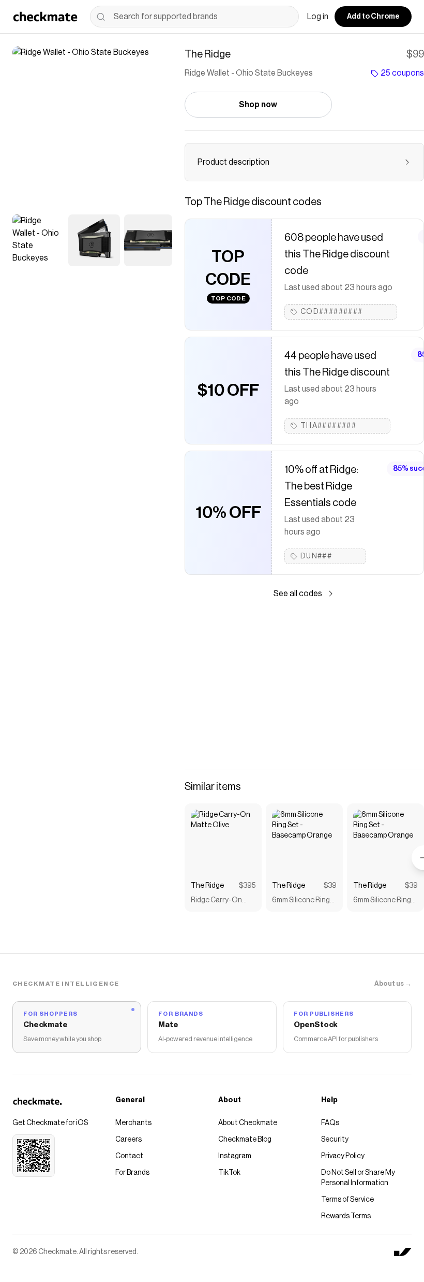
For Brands (132, 1172)
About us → (393, 983)
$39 (330, 885)
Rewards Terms (346, 1216)
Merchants (133, 1123)
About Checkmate (247, 1123)
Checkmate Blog (244, 1139)
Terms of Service (347, 1199)
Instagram (234, 1156)
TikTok (229, 1172)
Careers (128, 1139)
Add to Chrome (373, 16)
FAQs (330, 1123)
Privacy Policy (343, 1156)
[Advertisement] (304, 684)
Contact (129, 1156)
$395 (247, 885)
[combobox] (194, 16)
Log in (317, 16)
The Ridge (207, 885)
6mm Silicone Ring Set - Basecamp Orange (301, 901)
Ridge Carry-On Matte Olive (216, 901)
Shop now (258, 104)
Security (335, 1139)
